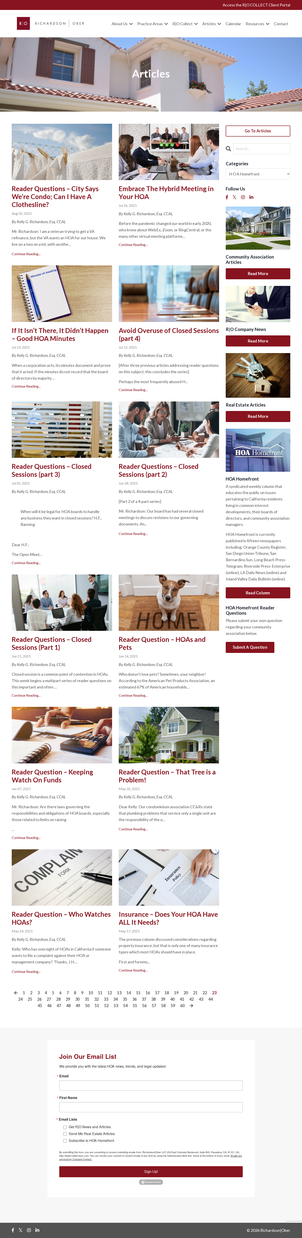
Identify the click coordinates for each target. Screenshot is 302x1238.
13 (119, 992)
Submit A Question (250, 647)
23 (214, 992)
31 (87, 999)
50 (87, 1005)
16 (147, 992)
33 (106, 999)
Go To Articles (258, 130)
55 (135, 1005)
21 (195, 992)
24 (20, 999)
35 (125, 999)
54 (125, 1005)
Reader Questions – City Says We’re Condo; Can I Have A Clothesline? (55, 196)
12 (109, 992)
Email (64, 1076)
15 (138, 992)
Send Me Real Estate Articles (92, 1133)
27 (49, 999)
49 (78, 1005)
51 (97, 1005)
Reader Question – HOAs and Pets (162, 643)
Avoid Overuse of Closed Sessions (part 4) (169, 334)
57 (154, 1005)
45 (40, 1005)
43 (201, 999)
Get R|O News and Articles (90, 1126)
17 (157, 992)
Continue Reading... (26, 254)
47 (59, 1005)
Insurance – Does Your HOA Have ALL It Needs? (168, 918)
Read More (258, 273)
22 (205, 992)
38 (153, 999)
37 (144, 999)
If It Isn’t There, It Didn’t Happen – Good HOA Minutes (60, 334)
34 (115, 999)
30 (77, 999)
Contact (281, 23)
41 (182, 999)
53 (116, 1005)
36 (134, 999)
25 (30, 999)
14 (128, 992)
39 (163, 999)
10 (90, 992)
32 (96, 999)
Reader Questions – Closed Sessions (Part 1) (52, 643)
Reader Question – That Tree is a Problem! (167, 776)
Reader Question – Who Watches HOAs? (61, 918)
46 (49, 1005)
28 (58, 999)
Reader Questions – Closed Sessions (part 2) (159, 470)
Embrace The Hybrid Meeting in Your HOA (166, 192)
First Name (68, 1097)
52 (106, 1005)
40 (172, 999)
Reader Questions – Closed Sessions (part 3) (52, 470)
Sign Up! (151, 1171)
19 (176, 992)
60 (182, 1005)
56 (144, 1005)
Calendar (233, 23)
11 (100, 992)
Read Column (258, 592)
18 (166, 992)
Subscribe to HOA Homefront (91, 1140)
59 (173, 1005)
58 (163, 1005)
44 (210, 999)
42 (191, 999)
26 (39, 999)
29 (68, 999)
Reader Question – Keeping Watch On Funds (52, 776)
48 (68, 1005)
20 (185, 992)
